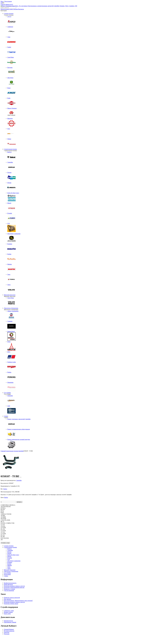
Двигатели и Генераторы (11, 308)
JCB (8, 559)
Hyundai (9, 558)
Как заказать (7, 599)
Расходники (7, 574)
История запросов (9, 631)
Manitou (9, 565)
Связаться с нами (9, 610)
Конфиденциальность (10, 583)
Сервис (6, 416)
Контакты (21, 9)
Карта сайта (7, 613)
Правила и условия (9, 589)
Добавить (19, 502)
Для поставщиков (9, 590)
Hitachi (9, 556)
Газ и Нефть (7, 392)
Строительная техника (10, 149)
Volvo (8, 568)
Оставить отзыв (5, 542)
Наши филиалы (8, 584)
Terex (8, 567)
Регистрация (8, 1)
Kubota (9, 564)
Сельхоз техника (8, 13)
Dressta (9, 553)
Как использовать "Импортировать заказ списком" (18, 600)
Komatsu (9, 562)
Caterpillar (10, 550)
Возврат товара (8, 612)
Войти (5, 489)
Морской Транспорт (9, 295)
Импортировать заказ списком (9, 9)
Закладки (6, 632)
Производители (8, 620)
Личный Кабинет (9, 629)
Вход (2, 1)
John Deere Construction (13, 561)
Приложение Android (10, 622)
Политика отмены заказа (11, 603)
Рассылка (6, 634)
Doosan (9, 551)
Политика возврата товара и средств (14, 586)
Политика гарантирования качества (14, 587)
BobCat (9, 548)
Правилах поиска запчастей (12, 597)
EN (1, 3)
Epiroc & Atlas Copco (13, 555)
